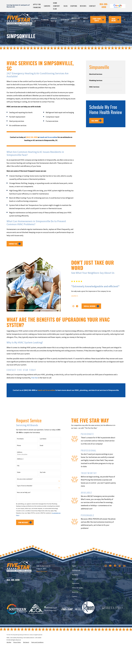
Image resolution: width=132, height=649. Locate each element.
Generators (75, 583)
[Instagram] (106, 566)
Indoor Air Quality (77, 588)
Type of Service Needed (24, 486)
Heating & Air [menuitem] (35, 19)
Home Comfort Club (56, 6)
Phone (19, 445)
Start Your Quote (97, 20)
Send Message (23, 522)
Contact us (13, 244)
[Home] (19, 20)
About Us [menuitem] (85, 19)
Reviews (83, 6)
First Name (20, 439)
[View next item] (77, 306)
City (18, 465)
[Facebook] (115, 566)
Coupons (73, 6)
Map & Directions (41, 571)
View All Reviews (89, 306)
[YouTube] (110, 566)
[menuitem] (105, 74)
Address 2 (20, 459)
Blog (66, 6)
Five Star (34, 378)
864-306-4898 (104, 6)
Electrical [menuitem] (65, 19)
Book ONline (113, 20)
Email (41, 445)
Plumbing (75, 575)
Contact (92, 6)
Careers (47, 6)
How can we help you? (24, 492)
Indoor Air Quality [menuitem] (75, 19)
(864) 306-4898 (29, 390)
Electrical (75, 579)
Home (74, 566)
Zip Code (42, 472)
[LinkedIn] (124, 566)
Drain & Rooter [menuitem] (54, 19)
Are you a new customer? (25, 479)
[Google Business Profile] (120, 566)
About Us (75, 592)
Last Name (43, 439)
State (18, 472)
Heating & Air (76, 570)
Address (19, 452)
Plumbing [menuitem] (45, 19)
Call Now (94, 120)
